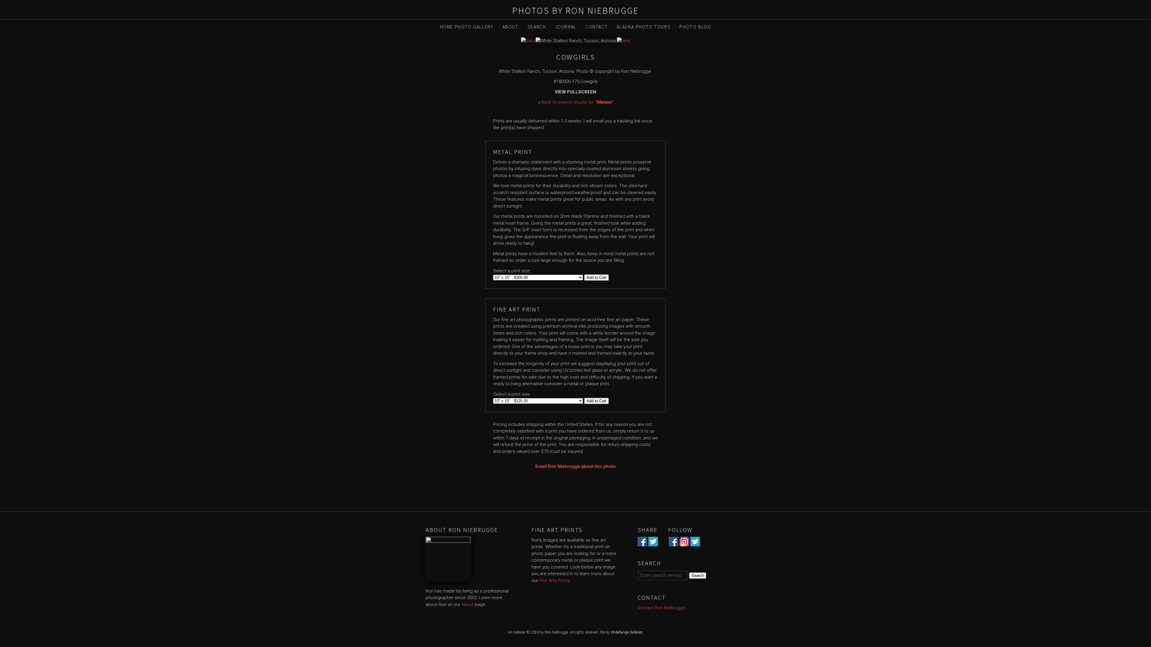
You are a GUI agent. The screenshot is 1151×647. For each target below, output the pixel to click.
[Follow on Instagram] (684, 542)
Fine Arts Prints (554, 580)
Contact (596, 27)
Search (537, 27)
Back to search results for (577, 102)
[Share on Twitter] (653, 542)
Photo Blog (695, 27)
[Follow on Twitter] (695, 542)
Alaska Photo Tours (644, 27)
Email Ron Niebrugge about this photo (575, 466)
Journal (565, 27)
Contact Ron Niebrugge (661, 607)
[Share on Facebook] (642, 542)
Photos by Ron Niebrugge (575, 10)
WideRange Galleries (627, 632)
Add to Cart (596, 277)
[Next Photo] (623, 40)
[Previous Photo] (528, 40)
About (510, 27)
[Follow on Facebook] (673, 542)
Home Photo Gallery (466, 27)
